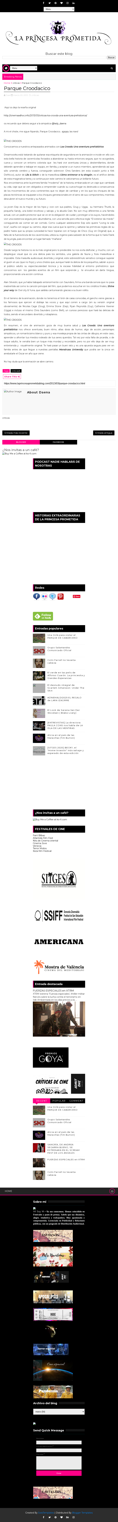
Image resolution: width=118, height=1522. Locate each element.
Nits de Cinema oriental (45, 840)
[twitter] (49, 3)
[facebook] (43, 3)
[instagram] (67, 3)
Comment (76, 1100)
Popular (59, 1100)
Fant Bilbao (39, 835)
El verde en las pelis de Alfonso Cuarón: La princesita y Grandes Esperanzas (66, 675)
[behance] (67, 1517)
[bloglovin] (61, 3)
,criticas (35, 95)
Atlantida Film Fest (43, 838)
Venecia (37, 846)
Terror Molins (40, 848)
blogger (21, 442)
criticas (16, 83)
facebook (58, 442)
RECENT (41, 1100)
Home (7, 83)
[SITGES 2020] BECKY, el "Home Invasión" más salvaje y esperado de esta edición (65, 750)
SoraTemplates (46, 1512)
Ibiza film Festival (42, 851)
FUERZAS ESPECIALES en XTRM (53, 990)
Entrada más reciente (16, 433)
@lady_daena (59, 123)
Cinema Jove (40, 843)
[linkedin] (73, 3)
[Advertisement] (59, 783)
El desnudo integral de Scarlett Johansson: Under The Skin (66, 688)
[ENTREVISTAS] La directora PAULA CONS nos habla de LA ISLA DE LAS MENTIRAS (65, 725)
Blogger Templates (82, 1512)
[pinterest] (55, 3)
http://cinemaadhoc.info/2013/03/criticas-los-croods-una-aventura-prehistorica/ (45, 115)
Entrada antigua (103, 433)
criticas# (16, 371)
